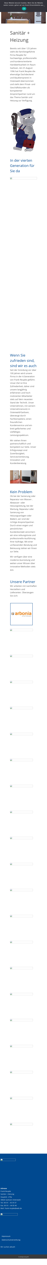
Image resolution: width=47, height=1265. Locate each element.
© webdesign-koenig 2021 (23, 1256)
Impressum (6, 1236)
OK (24, 8)
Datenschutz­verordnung (11, 1240)
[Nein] (44, 6)
